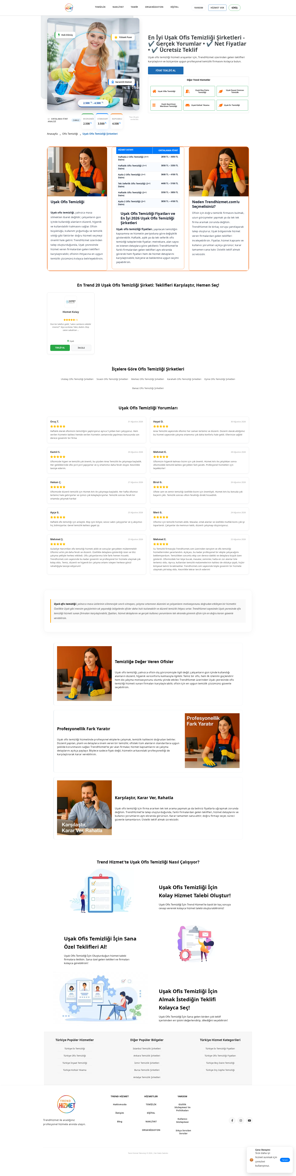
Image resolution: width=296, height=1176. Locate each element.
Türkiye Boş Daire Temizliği (220, 1062)
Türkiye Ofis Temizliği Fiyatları (220, 1055)
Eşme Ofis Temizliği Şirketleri (219, 379)
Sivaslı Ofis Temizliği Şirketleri (112, 379)
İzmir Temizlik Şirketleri (146, 1062)
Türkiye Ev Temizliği (74, 1048)
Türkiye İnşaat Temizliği (74, 1062)
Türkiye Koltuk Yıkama (74, 1069)
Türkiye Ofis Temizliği (75, 1055)
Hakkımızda (120, 1104)
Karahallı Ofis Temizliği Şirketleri (184, 379)
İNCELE (81, 347)
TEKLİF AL (60, 347)
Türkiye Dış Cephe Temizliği (220, 1069)
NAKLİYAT (118, 6)
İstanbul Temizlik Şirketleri (147, 1048)
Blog (119, 1121)
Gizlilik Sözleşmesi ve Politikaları (183, 1107)
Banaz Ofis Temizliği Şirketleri (148, 388)
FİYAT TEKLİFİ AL (166, 70)
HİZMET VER (217, 7)
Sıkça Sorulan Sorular (183, 1132)
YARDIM (198, 7)
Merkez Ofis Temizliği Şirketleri (147, 379)
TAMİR (134, 6)
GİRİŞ (235, 7)
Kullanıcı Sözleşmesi (182, 1120)
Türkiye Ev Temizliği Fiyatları (220, 1048)
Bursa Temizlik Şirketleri (147, 1069)
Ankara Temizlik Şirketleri (147, 1055)
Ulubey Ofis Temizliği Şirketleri (77, 379)
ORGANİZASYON (154, 6)
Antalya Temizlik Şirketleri (146, 1077)
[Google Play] (240, 1109)
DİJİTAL (175, 6)
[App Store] (240, 1098)
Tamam (285, 1160)
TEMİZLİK (100, 6)
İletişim (119, 1112)
